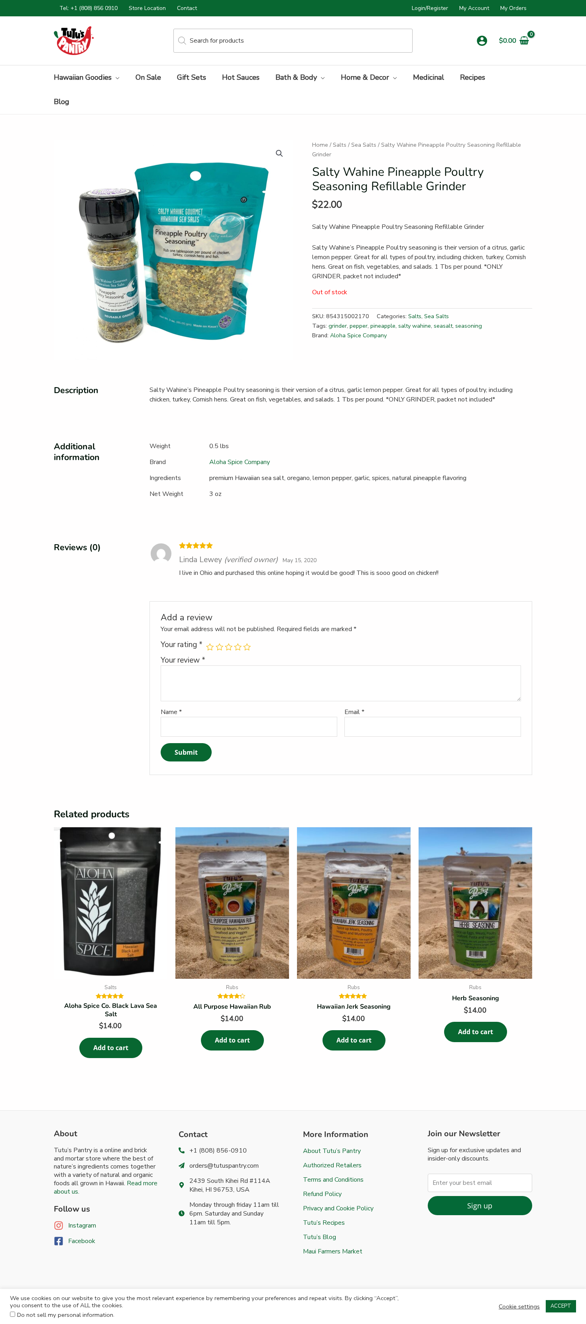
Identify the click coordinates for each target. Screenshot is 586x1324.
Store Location (147, 8)
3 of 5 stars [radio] (228, 647)
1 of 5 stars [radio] (210, 647)
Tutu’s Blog (319, 1237)
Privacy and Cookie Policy (338, 1208)
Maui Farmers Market (332, 1251)
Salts (339, 145)
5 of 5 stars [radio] (247, 647)
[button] (116, 77)
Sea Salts (363, 145)
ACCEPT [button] (561, 1306)
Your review (183, 660)
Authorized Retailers (332, 1165)
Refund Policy (322, 1194)
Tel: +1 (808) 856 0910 (88, 8)
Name (171, 712)
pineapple (382, 326)
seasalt (443, 326)
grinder (337, 326)
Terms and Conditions (333, 1179)
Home (320, 145)
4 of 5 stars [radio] (238, 647)
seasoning (468, 326)
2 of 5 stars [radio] (219, 647)
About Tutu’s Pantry (332, 1151)
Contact (187, 8)
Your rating (182, 644)
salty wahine (414, 326)
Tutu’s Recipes (324, 1222)
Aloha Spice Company (358, 335)
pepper (359, 326)
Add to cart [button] (110, 1047)
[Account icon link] (482, 40)
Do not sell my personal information (65, 1315)
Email (354, 712)
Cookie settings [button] (519, 1306)
